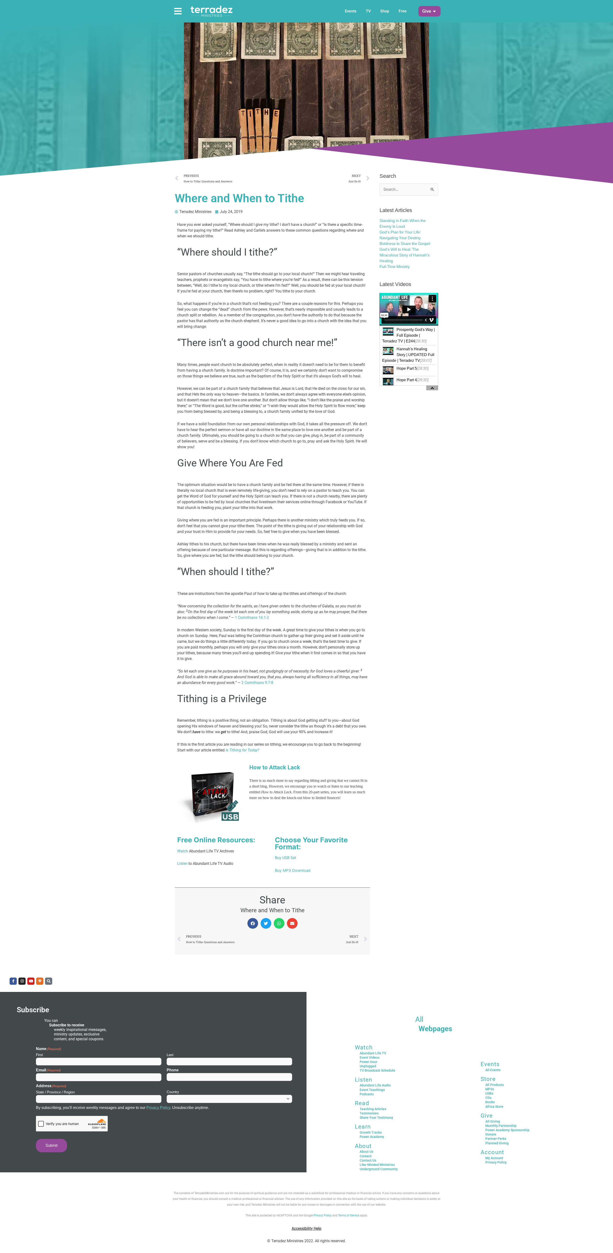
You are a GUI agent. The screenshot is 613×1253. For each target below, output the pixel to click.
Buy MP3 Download (293, 870)
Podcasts (367, 1094)
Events (350, 11)
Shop (384, 11)
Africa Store (494, 1106)
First (39, 1055)
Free (403, 11)
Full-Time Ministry (395, 267)
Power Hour (368, 1062)
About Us (366, 1151)
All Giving (492, 1121)
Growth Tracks (371, 1132)
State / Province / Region (55, 1092)
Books (490, 1102)
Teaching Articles (373, 1109)
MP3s (489, 1089)
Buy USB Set (285, 858)
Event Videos (370, 1057)
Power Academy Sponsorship (507, 1130)
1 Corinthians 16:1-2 (252, 617)
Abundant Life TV (373, 1053)
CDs (488, 1098)
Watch (182, 851)
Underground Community (379, 1169)
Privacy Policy (158, 1108)
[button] (426, 11)
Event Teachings (372, 1090)
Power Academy (372, 1137)
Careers (366, 1156)
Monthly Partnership (501, 1126)
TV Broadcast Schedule (377, 1070)
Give (487, 1115)
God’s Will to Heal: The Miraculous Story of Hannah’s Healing (405, 255)
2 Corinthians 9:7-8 (257, 682)
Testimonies (369, 1113)
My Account (494, 1158)
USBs (489, 1093)
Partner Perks (495, 1139)
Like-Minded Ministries (377, 1165)
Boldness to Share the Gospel (405, 244)
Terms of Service (348, 1215)
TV (368, 11)
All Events (492, 1070)
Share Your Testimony (376, 1117)
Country (173, 1092)
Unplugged (368, 1066)
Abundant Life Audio (375, 1085)
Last (170, 1055)
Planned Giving (497, 1143)
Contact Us (368, 1160)
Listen (182, 863)
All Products (494, 1085)
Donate (490, 1134)
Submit (51, 1145)
